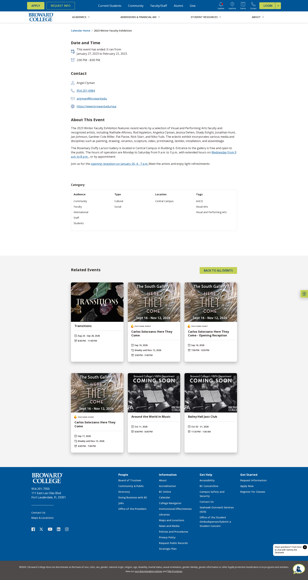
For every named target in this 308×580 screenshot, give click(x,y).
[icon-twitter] (43, 529)
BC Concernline (209, 486)
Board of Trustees (129, 480)
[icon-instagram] (68, 529)
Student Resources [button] (204, 17)
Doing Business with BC (132, 497)
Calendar (164, 497)
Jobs (121, 503)
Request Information (253, 480)
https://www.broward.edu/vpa (96, 106)
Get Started (248, 475)
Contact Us (38, 512)
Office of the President (132, 509)
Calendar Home (80, 30)
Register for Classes (252, 491)
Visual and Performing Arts (211, 212)
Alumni (178, 6)
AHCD (199, 201)
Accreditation (167, 486)
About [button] (256, 17)
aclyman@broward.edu (92, 98)
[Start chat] (299, 569)
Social (117, 206)
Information (168, 475)
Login (268, 6)
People (123, 475)
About (163, 480)
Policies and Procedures (173, 531)
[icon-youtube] (52, 529)
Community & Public (131, 486)
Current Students (109, 6)
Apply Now (246, 486)
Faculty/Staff (158, 6)
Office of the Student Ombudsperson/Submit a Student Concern (215, 522)
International (81, 212)
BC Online (165, 491)
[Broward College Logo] (41, 17)
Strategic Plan (168, 548)
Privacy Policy (167, 537)
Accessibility (207, 480)
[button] (304, 294)
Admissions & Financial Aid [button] (138, 17)
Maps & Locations (42, 517)
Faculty (78, 206)
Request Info (61, 6)
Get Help (206, 475)
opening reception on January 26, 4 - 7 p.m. (119, 164)
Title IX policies (174, 571)
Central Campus (164, 201)
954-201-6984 (86, 91)
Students (79, 223)
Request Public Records (173, 543)
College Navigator (170, 503)
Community (135, 6)
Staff (76, 217)
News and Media (169, 526)
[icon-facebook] (34, 529)
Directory (124, 491)
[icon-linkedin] (60, 529)
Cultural (118, 201)
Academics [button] (79, 17)
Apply (35, 6)
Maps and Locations (171, 520)
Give (193, 6)
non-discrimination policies (148, 571)
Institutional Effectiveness (175, 509)
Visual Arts (202, 206)
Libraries (164, 514)
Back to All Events (218, 270)
